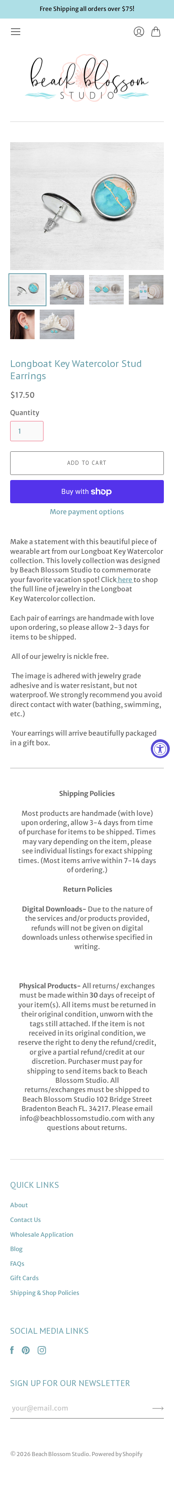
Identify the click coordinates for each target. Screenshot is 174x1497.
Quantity (24, 412)
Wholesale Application (41, 1234)
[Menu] (15, 31)
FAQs (17, 1264)
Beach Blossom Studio (60, 1454)
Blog (16, 1249)
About (19, 1205)
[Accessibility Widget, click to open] (160, 748)
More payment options (87, 511)
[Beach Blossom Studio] (87, 79)
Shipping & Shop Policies (44, 1293)
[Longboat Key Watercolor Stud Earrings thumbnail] (27, 290)
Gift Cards (24, 1278)
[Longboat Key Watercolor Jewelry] (132, 579)
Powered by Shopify (117, 1454)
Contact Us (25, 1220)
